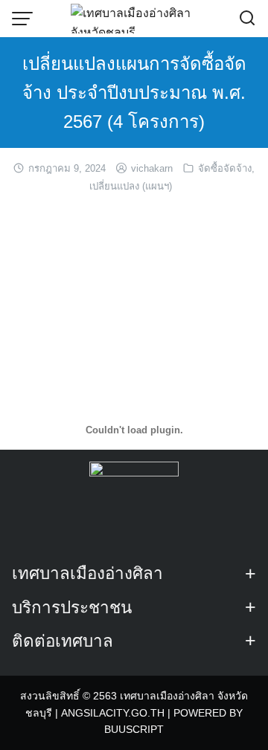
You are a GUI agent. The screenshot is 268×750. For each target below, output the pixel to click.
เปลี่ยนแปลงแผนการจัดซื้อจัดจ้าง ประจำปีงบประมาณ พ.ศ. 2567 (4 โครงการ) (134, 93)
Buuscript (134, 729)
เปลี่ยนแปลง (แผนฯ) (130, 186)
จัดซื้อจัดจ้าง (225, 168)
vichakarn (152, 168)
